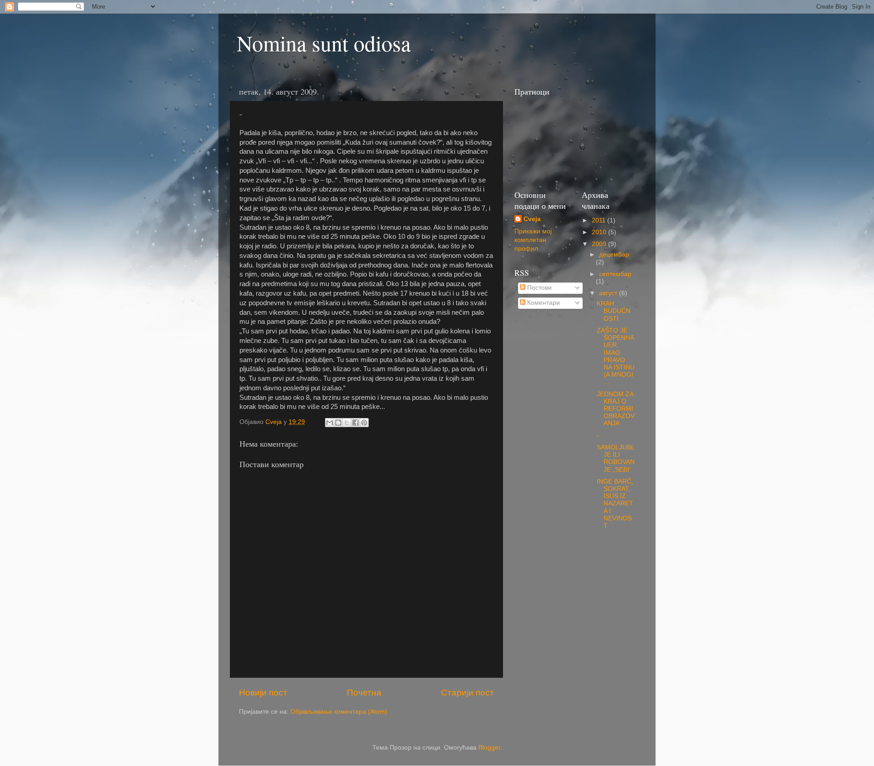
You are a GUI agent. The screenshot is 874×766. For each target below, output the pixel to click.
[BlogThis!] (338, 422)
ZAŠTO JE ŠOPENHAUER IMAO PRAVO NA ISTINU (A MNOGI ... (616, 356)
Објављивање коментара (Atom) (338, 711)
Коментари (542, 302)
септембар (615, 274)
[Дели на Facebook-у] (355, 422)
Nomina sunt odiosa (324, 42)
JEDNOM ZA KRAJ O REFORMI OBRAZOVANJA (616, 409)
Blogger (489, 747)
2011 (599, 220)
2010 (600, 232)
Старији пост (467, 692)
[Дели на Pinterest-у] (364, 422)
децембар (614, 254)
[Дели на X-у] (346, 422)
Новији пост (263, 692)
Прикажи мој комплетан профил (533, 240)
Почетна (364, 692)
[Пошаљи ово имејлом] (329, 422)
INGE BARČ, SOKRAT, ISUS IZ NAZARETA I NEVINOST (615, 503)
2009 (600, 244)
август (609, 293)
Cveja (532, 219)
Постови (538, 287)
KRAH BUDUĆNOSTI (613, 311)
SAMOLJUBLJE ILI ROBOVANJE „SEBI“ (616, 458)
